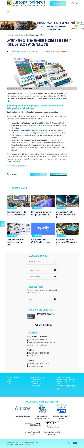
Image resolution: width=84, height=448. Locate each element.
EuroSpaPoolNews (24, 130)
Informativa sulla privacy (29, 444)
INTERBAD (30, 360)
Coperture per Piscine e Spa (22, 416)
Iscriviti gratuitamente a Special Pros (65, 379)
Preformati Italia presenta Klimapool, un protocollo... (41, 213)
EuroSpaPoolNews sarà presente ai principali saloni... (15, 242)
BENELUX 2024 (35, 130)
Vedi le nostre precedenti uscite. (17, 166)
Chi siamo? (9, 383)
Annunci (9, 381)
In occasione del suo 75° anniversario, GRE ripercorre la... (66, 242)
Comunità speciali (36, 383)
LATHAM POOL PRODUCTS (45, 314)
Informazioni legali (19, 444)
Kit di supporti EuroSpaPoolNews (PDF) (66, 385)
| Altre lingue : (67, 51)
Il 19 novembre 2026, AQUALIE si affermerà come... (41, 241)
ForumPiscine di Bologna (36, 126)
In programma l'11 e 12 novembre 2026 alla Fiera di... (65, 214)
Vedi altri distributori (43, 325)
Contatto (9, 379)
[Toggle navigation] (8, 12)
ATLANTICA (30, 350)
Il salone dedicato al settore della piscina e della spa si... (17, 213)
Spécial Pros (34, 381)
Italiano (73, 3)
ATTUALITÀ (12, 208)
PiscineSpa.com (35, 385)
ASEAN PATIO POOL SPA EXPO (37, 337)
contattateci (16, 161)
